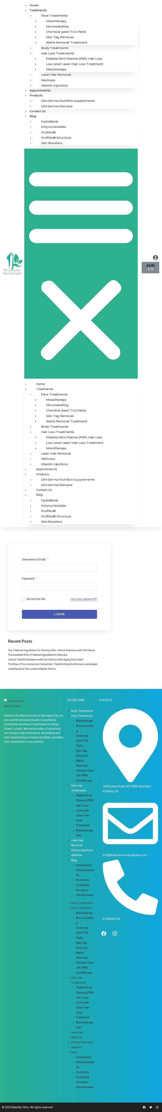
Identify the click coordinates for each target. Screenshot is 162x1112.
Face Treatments (54, 15)
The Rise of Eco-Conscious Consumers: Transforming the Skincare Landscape (52, 664)
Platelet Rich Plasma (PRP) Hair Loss (74, 58)
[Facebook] (104, 933)
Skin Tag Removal (60, 37)
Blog (33, 116)
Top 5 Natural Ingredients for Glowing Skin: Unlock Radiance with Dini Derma (51, 650)
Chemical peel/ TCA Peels (66, 32)
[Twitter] (151, 1107)
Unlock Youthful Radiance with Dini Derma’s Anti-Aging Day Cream (45, 659)
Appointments (40, 90)
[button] (81, 264)
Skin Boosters (51, 143)
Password (29, 578)
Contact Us (37, 111)
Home (34, 5)
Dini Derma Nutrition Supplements (68, 101)
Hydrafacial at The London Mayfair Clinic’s (32, 668)
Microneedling (57, 26)
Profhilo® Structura (56, 138)
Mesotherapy (56, 21)
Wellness (48, 80)
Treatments (38, 10)
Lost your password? (84, 599)
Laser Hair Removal (56, 74)
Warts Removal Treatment (66, 42)
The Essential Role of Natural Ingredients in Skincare (37, 654)
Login (59, 614)
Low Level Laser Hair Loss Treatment (74, 64)
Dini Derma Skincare (57, 106)
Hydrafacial (49, 121)
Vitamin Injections (54, 85)
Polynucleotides (53, 127)
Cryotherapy (84, 780)
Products (36, 95)
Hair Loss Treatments (57, 53)
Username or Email (35, 559)
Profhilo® (48, 132)
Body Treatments (54, 48)
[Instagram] (115, 933)
